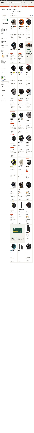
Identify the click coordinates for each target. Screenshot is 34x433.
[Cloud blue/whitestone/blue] (12, 72)
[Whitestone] (21, 142)
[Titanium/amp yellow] (19, 95)
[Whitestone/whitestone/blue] (26, 95)
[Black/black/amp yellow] (27, 95)
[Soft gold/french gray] (27, 166)
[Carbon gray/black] (27, 142)
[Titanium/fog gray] (28, 142)
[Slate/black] (18, 119)
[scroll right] (16, 26)
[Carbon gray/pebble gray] (11, 26)
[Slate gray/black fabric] (19, 250)
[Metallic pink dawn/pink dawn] (22, 119)
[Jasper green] (19, 166)
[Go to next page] (22, 266)
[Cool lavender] (19, 142)
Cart (32, 2)
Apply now (12, 241)
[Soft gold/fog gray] (27, 26)
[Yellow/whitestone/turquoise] (14, 72)
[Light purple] (12, 250)
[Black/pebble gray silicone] (26, 232)
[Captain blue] (23, 209)
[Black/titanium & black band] (26, 166)
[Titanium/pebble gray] (26, 142)
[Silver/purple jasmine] (21, 166)
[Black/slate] (18, 250)
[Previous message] (6, 6)
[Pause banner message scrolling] (27, 6)
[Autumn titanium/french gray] (23, 26)
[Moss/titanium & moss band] (28, 166)
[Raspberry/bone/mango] (13, 72)
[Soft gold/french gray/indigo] (21, 72)
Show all (3, 34)
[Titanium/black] (13, 26)
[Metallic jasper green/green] (21, 119)
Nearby (7, 18)
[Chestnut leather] (28, 232)
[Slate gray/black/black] (11, 72)
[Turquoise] (11, 250)
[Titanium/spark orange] (28, 26)
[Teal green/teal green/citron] (12, 166)
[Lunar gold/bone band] (12, 49)
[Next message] (26, 6)
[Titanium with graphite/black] (27, 72)
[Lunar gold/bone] (19, 119)
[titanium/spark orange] (15, 26)
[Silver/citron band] (16, 49)
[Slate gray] (13, 250)
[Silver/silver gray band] (14, 49)
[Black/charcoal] (19, 49)
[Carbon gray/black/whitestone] (18, 72)
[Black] (18, 142)
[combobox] (14, 2)
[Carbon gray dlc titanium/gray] (26, 72)
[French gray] (22, 209)
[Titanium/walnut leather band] (14, 26)
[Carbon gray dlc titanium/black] (26, 26)
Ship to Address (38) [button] (5, 23)
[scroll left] (10, 26)
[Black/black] (18, 49)
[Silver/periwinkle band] (13, 49)
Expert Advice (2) (19, 11)
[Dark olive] (19, 209)
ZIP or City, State (3, 18)
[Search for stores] (7, 20)
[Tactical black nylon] (27, 232)
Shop (5, 2)
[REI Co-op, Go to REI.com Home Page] (2, 2)
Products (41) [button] (14, 11)
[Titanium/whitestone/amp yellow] (19, 72)
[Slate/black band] (11, 49)
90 (32, 15)
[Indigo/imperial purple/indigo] (16, 72)
